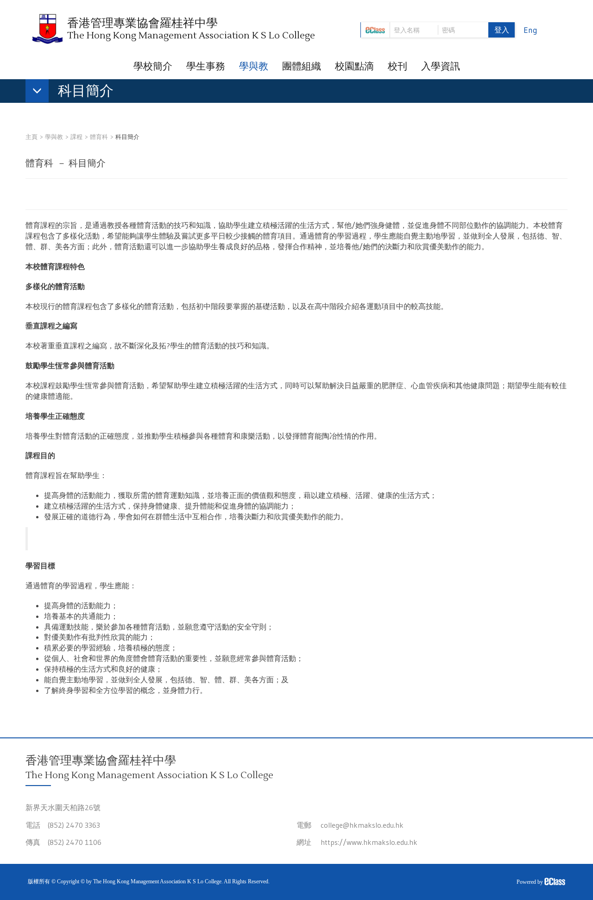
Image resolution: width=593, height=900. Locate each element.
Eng (530, 30)
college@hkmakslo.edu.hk (362, 825)
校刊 (397, 66)
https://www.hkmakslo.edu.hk (369, 842)
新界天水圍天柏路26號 (63, 807)
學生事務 (205, 66)
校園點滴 (354, 66)
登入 (501, 29)
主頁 (31, 136)
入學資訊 (440, 66)
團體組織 (301, 66)
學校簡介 (152, 66)
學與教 (253, 66)
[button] (74, 92)
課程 (76, 136)
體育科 (99, 136)
